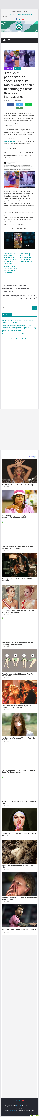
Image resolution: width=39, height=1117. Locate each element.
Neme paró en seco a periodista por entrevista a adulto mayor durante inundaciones (17, 288)
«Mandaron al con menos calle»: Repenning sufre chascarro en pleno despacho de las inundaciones (10, 258)
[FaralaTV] (19, 23)
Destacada (17, 68)
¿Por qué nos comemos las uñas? (12, 331)
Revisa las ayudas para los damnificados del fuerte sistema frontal (19, 297)
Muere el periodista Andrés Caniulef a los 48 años (17, 339)
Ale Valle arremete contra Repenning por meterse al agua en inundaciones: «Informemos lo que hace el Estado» (10, 271)
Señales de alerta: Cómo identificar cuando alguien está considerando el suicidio (21, 15)
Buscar (34, 308)
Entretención (8, 68)
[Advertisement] (19, 429)
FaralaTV (18, 100)
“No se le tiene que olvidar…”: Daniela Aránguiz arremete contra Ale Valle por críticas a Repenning (26, 257)
